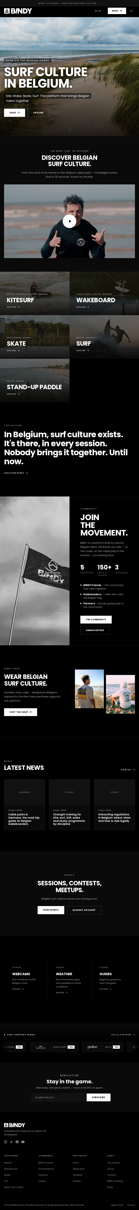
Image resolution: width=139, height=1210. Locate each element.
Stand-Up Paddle (13, 1187)
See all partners (121, 1034)
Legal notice (117, 1205)
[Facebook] (17, 1141)
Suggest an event (84, 910)
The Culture (113, 1162)
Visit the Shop (18, 712)
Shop (115, 10)
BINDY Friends (45, 1162)
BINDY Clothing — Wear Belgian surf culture (69, 3)
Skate (7, 1175)
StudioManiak (61, 1205)
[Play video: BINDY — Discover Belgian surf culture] (69, 221)
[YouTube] (22, 1141)
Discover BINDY (14, 473)
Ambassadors (95, 630)
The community (96, 619)
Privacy (131, 1205)
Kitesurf (8, 1162)
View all (126, 769)
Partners (43, 1175)
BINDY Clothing (115, 1181)
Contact (111, 1175)
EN (99, 11)
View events (51, 909)
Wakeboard (10, 1168)
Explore (38, 112)
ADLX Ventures (77, 1205)
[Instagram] (5, 1141)
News (76, 1162)
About (110, 1168)
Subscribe (98, 1097)
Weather (78, 1175)
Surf (6, 1181)
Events (42, 1181)
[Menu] (131, 10)
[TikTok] (11, 1141)
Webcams (78, 1168)
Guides (77, 1181)
